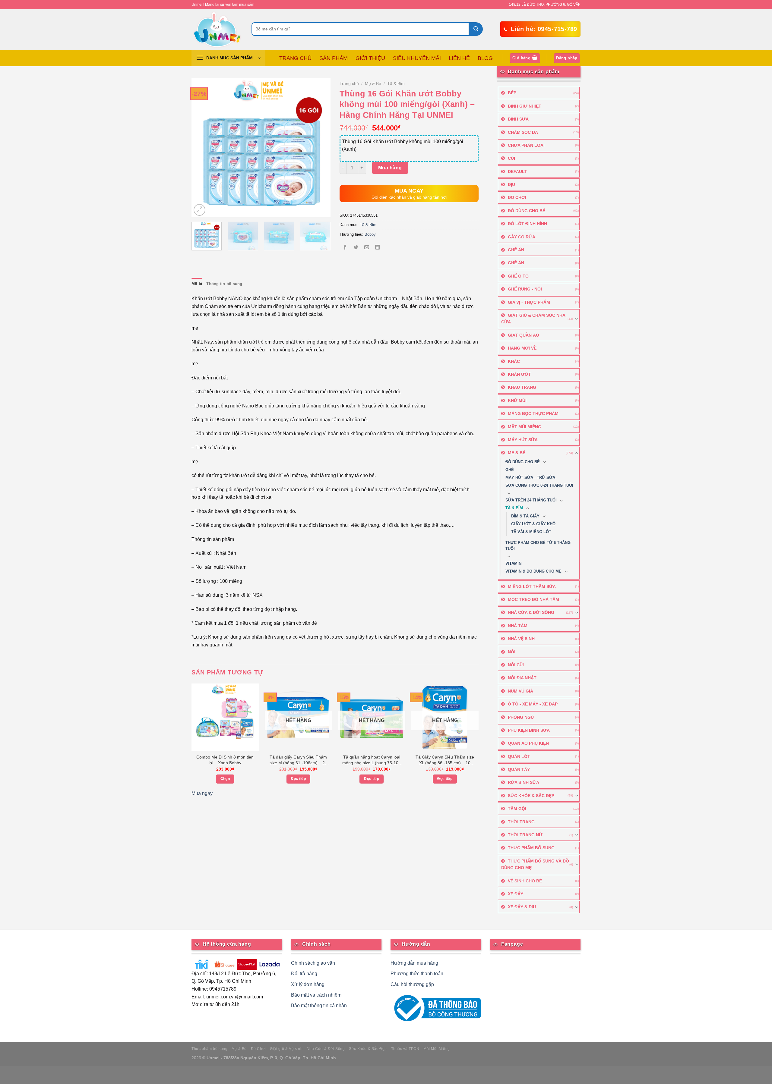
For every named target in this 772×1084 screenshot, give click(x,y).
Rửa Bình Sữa (523, 782)
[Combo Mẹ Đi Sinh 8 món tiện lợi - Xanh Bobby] (225, 717)
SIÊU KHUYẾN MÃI (417, 58)
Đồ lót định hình (527, 223)
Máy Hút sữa (523, 439)
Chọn (225, 779)
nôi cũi (516, 664)
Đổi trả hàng (304, 973)
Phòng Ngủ (521, 717)
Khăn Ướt (519, 374)
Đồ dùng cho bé (522, 462)
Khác (514, 361)
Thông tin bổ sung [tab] (224, 283)
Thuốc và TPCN (405, 1049)
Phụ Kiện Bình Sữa (529, 730)
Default (517, 171)
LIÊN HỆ (459, 58)
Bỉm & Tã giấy (525, 516)
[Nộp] (476, 29)
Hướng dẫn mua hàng (414, 963)
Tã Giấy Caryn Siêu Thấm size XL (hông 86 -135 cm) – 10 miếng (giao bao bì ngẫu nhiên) (445, 760)
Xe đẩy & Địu (522, 906)
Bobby (370, 234)
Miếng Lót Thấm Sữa (532, 586)
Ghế (509, 470)
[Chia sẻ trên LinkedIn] (378, 248)
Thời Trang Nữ (525, 834)
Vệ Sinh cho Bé (525, 880)
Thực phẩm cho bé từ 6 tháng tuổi (538, 546)
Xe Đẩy (515, 893)
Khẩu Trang (522, 387)
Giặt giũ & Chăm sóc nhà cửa (533, 318)
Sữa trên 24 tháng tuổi (531, 500)
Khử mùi (517, 400)
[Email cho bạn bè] (367, 248)
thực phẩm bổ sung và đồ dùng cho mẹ (535, 864)
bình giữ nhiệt (524, 106)
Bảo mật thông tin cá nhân (319, 1005)
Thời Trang (521, 821)
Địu (511, 184)
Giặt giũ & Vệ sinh (286, 1049)
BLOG (485, 58)
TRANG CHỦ (295, 58)
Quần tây (519, 769)
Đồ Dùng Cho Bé (526, 210)
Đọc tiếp (298, 779)
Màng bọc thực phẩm (533, 413)
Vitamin (513, 563)
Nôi (511, 651)
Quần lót (519, 756)
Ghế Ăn (516, 249)
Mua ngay (202, 793)
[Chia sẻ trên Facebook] (345, 248)
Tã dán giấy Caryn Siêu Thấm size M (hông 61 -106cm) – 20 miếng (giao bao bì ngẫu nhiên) (298, 760)
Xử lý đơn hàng (307, 984)
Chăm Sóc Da (523, 132)
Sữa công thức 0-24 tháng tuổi (539, 485)
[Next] (320, 148)
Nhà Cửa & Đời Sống (531, 612)
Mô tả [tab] (196, 283)
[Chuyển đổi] (576, 319)
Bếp (512, 92)
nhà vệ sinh (521, 638)
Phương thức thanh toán (417, 973)
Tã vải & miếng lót (531, 532)
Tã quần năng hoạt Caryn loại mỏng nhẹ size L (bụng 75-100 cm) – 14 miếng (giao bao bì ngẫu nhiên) (371, 760)
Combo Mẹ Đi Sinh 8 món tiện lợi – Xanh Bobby (225, 760)
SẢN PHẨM (333, 58)
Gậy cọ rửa (521, 236)
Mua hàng (390, 167)
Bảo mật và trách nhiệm (316, 995)
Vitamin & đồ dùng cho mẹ (533, 571)
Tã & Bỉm (514, 508)
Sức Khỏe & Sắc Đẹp (531, 795)
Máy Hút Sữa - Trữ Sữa (530, 478)
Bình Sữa (518, 119)
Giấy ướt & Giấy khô (533, 524)
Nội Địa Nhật (522, 677)
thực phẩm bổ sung (531, 847)
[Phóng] (199, 210)
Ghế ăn (516, 262)
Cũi (511, 158)
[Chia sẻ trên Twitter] (356, 248)
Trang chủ (349, 83)
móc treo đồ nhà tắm (533, 599)
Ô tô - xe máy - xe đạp (533, 704)
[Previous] (201, 148)
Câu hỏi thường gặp (412, 984)
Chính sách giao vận (313, 963)
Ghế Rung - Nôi (525, 289)
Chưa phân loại (526, 145)
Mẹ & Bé (516, 452)
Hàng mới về (522, 348)
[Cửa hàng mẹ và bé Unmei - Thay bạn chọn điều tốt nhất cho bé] (216, 30)
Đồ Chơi (517, 197)
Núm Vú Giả (520, 691)
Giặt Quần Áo (523, 335)
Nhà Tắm (517, 625)
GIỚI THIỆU (370, 58)
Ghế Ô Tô (518, 276)
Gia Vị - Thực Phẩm (529, 302)
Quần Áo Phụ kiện (528, 743)
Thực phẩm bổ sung (209, 1049)
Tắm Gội (517, 808)
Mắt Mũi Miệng (524, 426)
